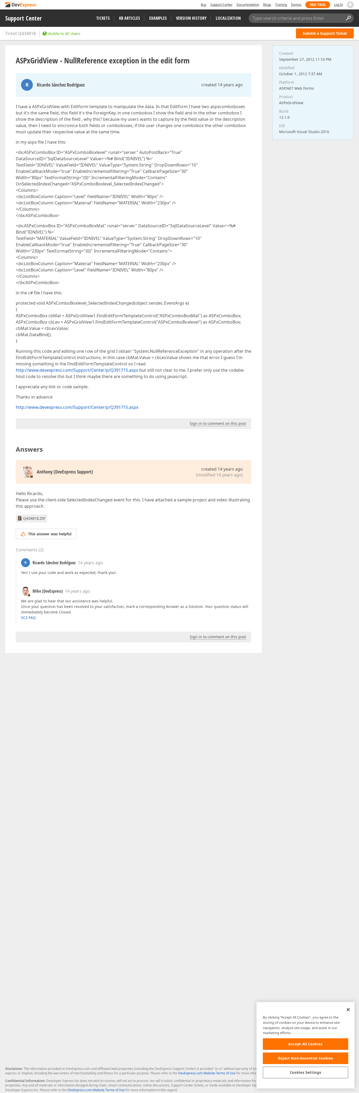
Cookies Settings (305, 1072)
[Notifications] (350, 4)
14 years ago (90, 563)
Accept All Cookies (305, 1044)
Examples (158, 18)
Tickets (103, 18)
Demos (296, 4)
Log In (338, 4)
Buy (203, 4)
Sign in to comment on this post (218, 423)
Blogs (267, 4)
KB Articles (129, 18)
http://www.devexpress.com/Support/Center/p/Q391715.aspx (77, 370)
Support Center (221, 4)
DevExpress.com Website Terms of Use (206, 1073)
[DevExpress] (21, 5)
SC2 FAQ (28, 617)
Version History (191, 18)
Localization (228, 18)
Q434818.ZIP (34, 518)
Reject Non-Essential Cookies (305, 1058)
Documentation (248, 4)
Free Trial (318, 4)
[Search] (348, 18)
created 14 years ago (222, 85)
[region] (305, 1045)
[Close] (348, 1009)
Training (281, 4)
